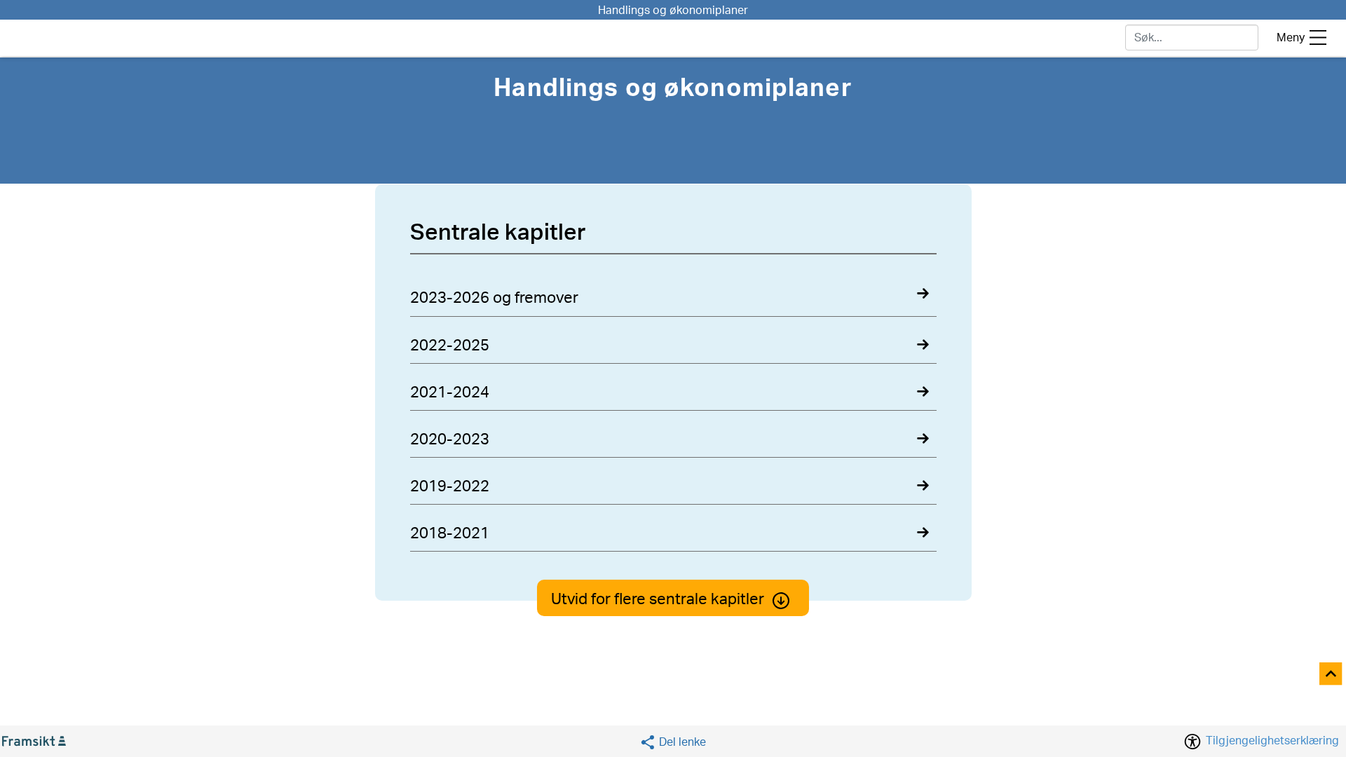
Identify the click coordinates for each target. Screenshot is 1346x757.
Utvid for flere (657, 599)
